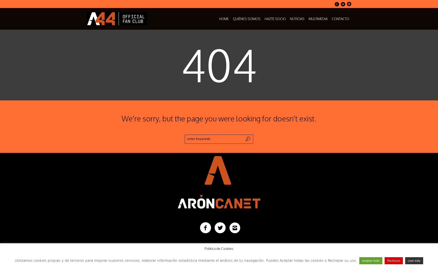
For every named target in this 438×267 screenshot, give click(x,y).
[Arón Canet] (219, 181)
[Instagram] (349, 4)
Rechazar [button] (393, 260)
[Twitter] (343, 4)
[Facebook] (336, 4)
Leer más (414, 260)
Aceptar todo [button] (371, 260)
